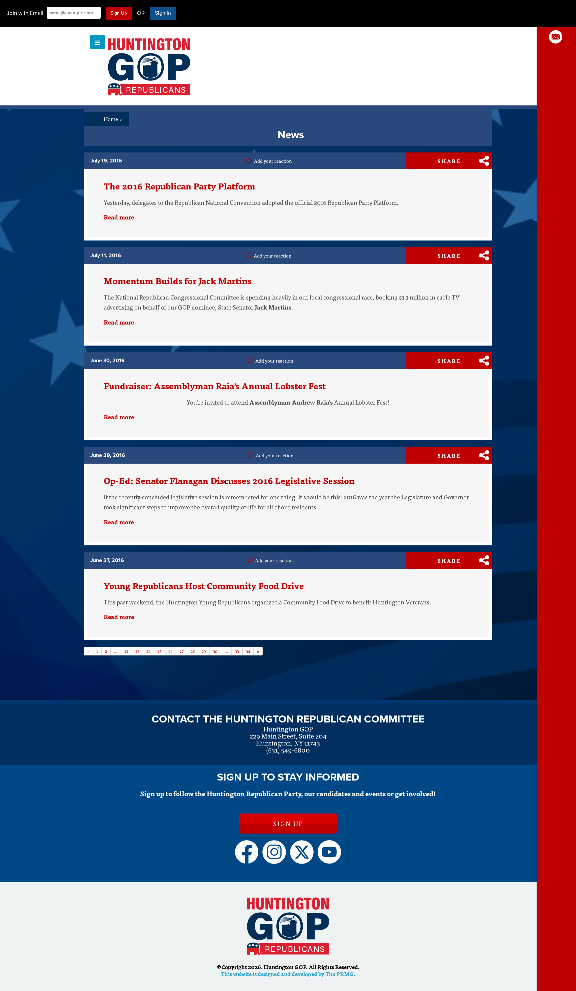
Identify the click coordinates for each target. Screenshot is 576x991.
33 (237, 651)
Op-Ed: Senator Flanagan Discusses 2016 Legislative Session (229, 480)
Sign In (163, 13)
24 (148, 651)
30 (215, 651)
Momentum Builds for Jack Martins (178, 281)
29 (204, 651)
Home (113, 118)
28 (193, 651)
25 (159, 651)
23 (137, 651)
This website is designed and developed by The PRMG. (288, 973)
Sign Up (288, 823)
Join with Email (25, 13)
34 (248, 651)
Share (449, 160)
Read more (119, 217)
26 (170, 651)
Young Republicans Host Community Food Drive (204, 585)
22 (126, 651)
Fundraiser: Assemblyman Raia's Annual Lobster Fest (215, 386)
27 (182, 651)
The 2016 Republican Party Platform (179, 186)
